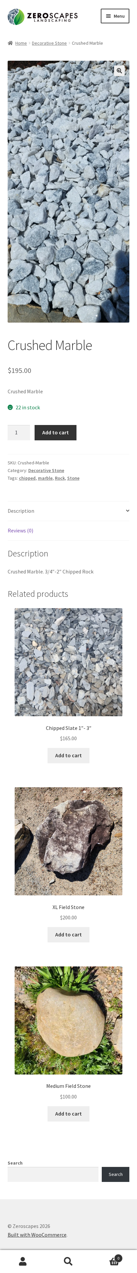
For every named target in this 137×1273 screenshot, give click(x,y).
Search (15, 1163)
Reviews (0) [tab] (20, 530)
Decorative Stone (49, 43)
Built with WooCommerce (37, 1234)
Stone (73, 478)
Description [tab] (21, 510)
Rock (60, 478)
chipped (27, 478)
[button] (119, 70)
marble (45, 478)
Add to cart (55, 432)
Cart (105, 1256)
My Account (23, 1261)
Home (21, 43)
